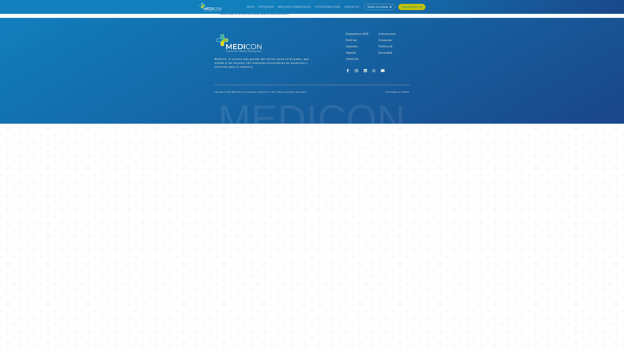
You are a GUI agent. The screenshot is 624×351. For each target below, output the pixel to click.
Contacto (351, 7)
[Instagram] (356, 70)
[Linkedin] (365, 70)
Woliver (406, 92)
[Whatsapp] (374, 70)
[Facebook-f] (347, 70)
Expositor (266, 7)
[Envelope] (382, 70)
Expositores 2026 (327, 7)
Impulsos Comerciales (294, 7)
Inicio (251, 7)
